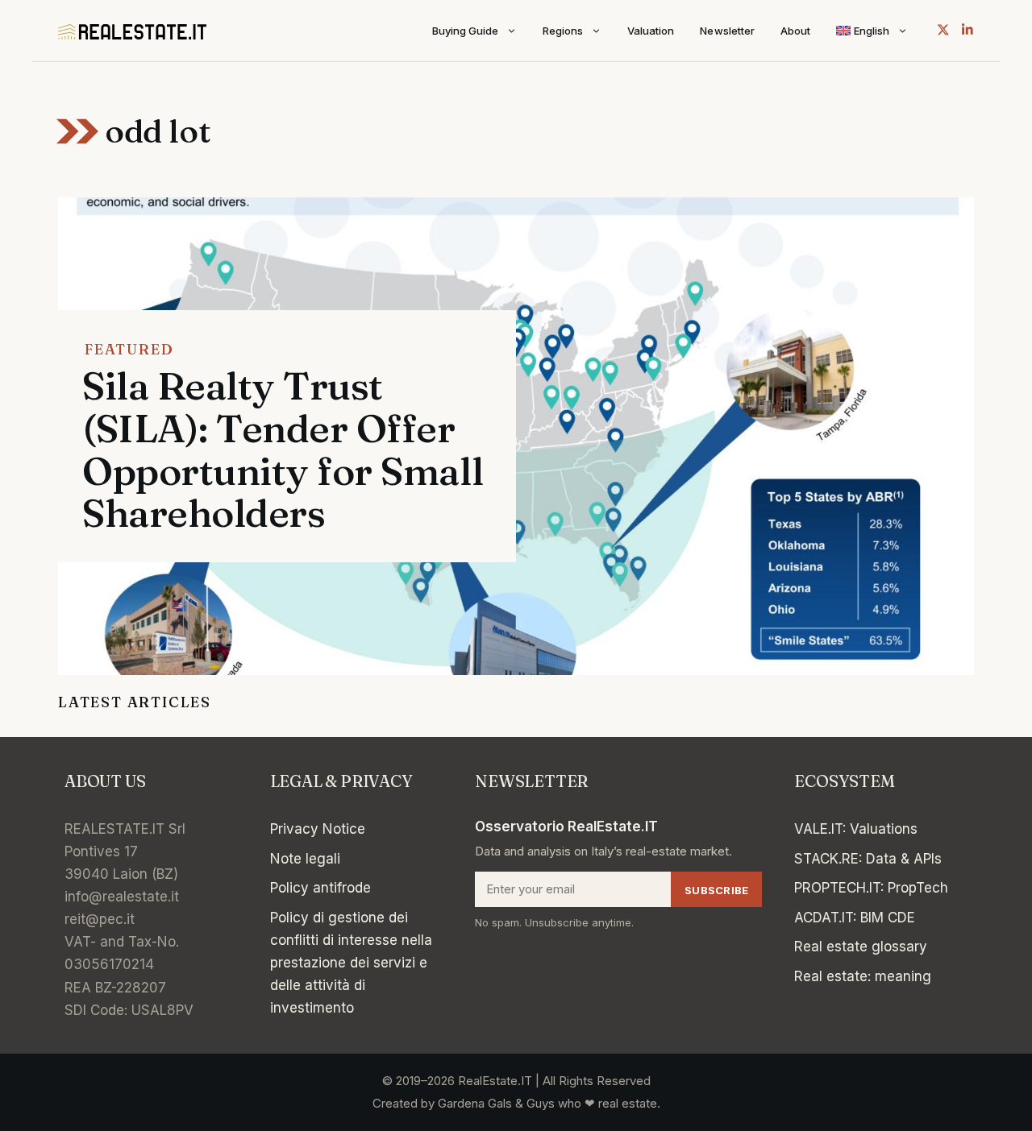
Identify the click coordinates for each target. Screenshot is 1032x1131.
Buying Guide (465, 30)
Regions (563, 30)
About (795, 30)
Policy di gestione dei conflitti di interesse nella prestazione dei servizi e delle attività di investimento (351, 962)
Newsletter (727, 30)
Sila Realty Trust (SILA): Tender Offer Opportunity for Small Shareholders (283, 449)
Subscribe (716, 890)
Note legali (305, 859)
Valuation (650, 30)
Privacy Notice (317, 829)
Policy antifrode (320, 888)
